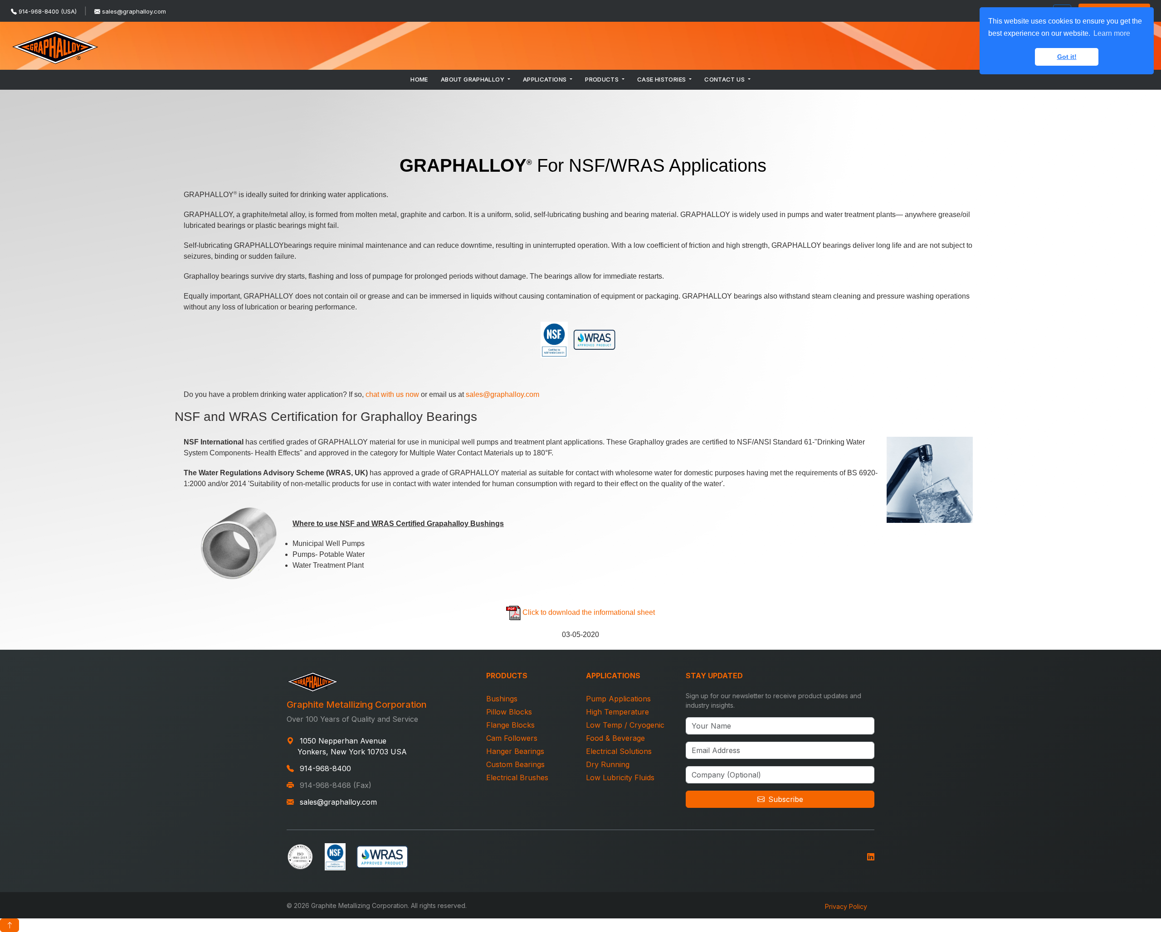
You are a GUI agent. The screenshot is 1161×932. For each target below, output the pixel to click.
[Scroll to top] (9, 925)
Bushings (501, 698)
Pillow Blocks (509, 711)
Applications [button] (545, 79)
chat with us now (392, 394)
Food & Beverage (615, 738)
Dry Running (607, 764)
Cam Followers (511, 738)
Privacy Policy (846, 906)
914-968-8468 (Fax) (335, 785)
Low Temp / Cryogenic (625, 724)
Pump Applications (618, 698)
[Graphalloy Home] (55, 45)
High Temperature (617, 711)
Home (419, 79)
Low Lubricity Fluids (620, 777)
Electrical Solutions (619, 751)
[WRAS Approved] (382, 855)
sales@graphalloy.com (134, 11)
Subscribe (785, 799)
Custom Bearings (515, 764)
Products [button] (602, 79)
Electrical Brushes (517, 777)
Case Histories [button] (662, 79)
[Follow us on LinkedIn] (870, 855)
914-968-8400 (325, 768)
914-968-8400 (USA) (48, 11)
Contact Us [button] (725, 79)
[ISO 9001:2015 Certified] (300, 855)
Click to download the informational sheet (588, 612)
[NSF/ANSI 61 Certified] (335, 855)
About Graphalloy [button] (473, 79)
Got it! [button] (1067, 56)
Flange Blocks (510, 724)
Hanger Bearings (515, 751)
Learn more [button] (1111, 33)
